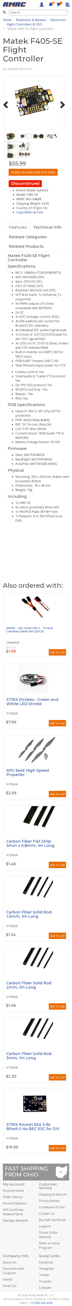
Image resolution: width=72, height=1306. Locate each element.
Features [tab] (18, 227)
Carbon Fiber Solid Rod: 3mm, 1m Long (29, 1055)
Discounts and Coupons (13, 1270)
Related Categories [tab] (28, 237)
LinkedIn (45, 1288)
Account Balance (14, 1203)
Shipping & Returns (53, 1194)
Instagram (46, 1268)
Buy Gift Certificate (52, 1220)
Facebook (46, 1262)
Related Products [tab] (26, 246)
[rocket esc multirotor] (36, 1103)
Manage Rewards (15, 1220)
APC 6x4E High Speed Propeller (27, 772)
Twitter (44, 1275)
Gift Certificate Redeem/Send (13, 1212)
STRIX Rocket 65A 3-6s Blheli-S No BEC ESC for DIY (32, 1126)
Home (7, 20)
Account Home (13, 1190)
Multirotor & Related (31, 20)
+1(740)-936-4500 (41, 1303)
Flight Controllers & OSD (24, 24)
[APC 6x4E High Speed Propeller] (36, 749)
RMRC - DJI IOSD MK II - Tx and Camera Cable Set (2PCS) (29, 629)
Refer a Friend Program (49, 1245)
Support (45, 1226)
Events (7, 1279)
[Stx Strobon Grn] (36, 678)
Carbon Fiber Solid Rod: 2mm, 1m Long (29, 985)
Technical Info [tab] (47, 227)
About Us (9, 1262)
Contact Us (47, 1213)
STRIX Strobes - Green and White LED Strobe (32, 701)
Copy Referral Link (29, 212)
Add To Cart (57, 652)
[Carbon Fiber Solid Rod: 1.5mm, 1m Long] (36, 891)
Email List (10, 1286)
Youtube (45, 1281)
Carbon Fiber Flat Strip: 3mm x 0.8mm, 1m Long (30, 843)
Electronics (58, 20)
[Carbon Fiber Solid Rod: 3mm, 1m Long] (36, 1032)
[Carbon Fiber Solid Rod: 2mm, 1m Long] (36, 961)
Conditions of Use (52, 1207)
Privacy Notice (49, 1201)
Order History (13, 1197)
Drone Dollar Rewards (48, 1234)
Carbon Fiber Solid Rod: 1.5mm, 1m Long (29, 914)
